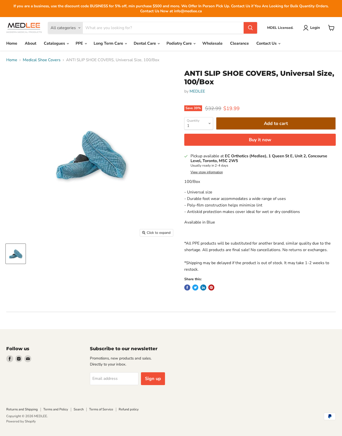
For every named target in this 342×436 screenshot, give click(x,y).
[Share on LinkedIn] (203, 287)
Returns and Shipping (22, 409)
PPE (80, 43)
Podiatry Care (179, 43)
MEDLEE (197, 91)
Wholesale (212, 43)
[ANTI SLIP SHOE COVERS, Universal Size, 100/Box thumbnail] (16, 254)
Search (79, 409)
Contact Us (267, 43)
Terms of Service (101, 409)
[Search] (250, 28)
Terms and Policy (55, 409)
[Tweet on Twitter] (195, 287)
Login (315, 27)
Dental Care (145, 43)
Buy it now (260, 140)
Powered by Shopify (21, 421)
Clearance (239, 43)
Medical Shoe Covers (42, 60)
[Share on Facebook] (187, 287)
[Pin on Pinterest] (211, 287)
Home (11, 43)
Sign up (153, 379)
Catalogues (55, 43)
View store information (207, 172)
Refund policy (129, 409)
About (30, 43)
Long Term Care (109, 43)
